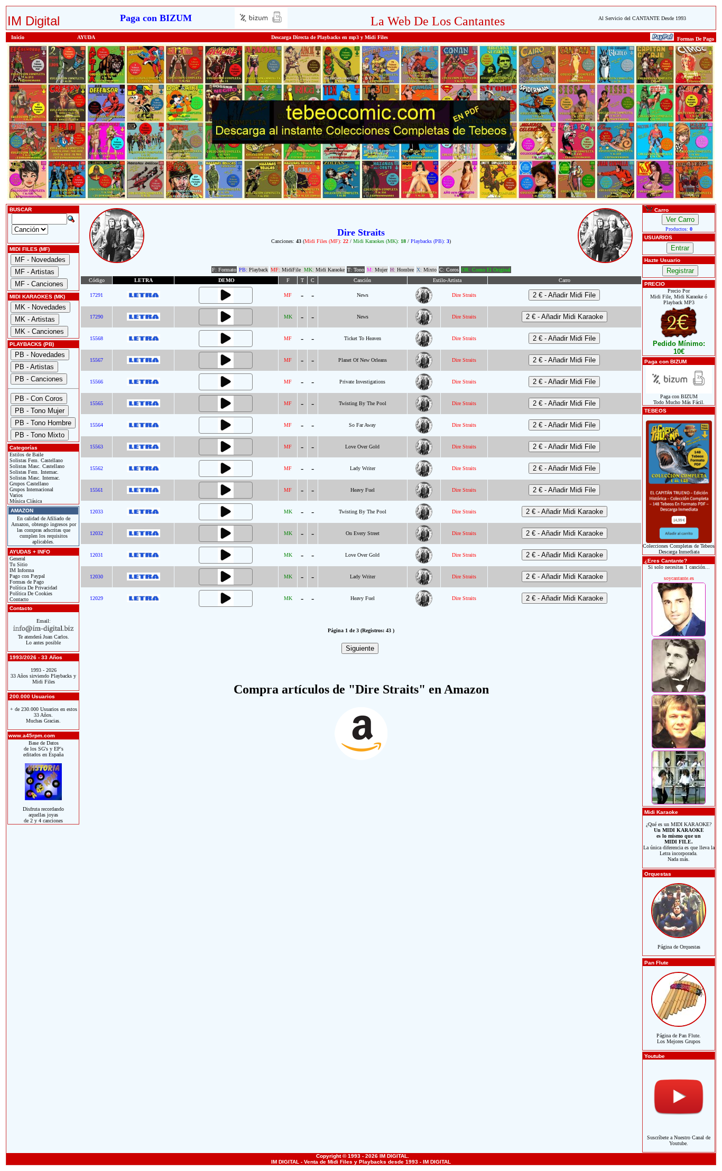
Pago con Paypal (26, 576)
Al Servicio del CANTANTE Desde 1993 (642, 18)
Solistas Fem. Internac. (33, 472)
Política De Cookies (30, 593)
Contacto (18, 599)
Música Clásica (25, 501)
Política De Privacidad (32, 588)
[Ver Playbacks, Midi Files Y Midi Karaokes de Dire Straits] (423, 302)
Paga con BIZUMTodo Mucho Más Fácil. (679, 399)
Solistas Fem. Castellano (35, 460)
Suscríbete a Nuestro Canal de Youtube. (678, 1140)
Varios (15, 495)
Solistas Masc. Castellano (36, 466)
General (16, 558)
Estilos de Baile (25, 454)
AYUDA (86, 37)
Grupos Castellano (28, 483)
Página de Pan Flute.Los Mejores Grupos (678, 1038)
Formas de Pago (26, 582)
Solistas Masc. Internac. (34, 478)
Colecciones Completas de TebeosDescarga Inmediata (679, 549)
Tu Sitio (17, 564)
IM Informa (21, 570)
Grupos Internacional (30, 489)
